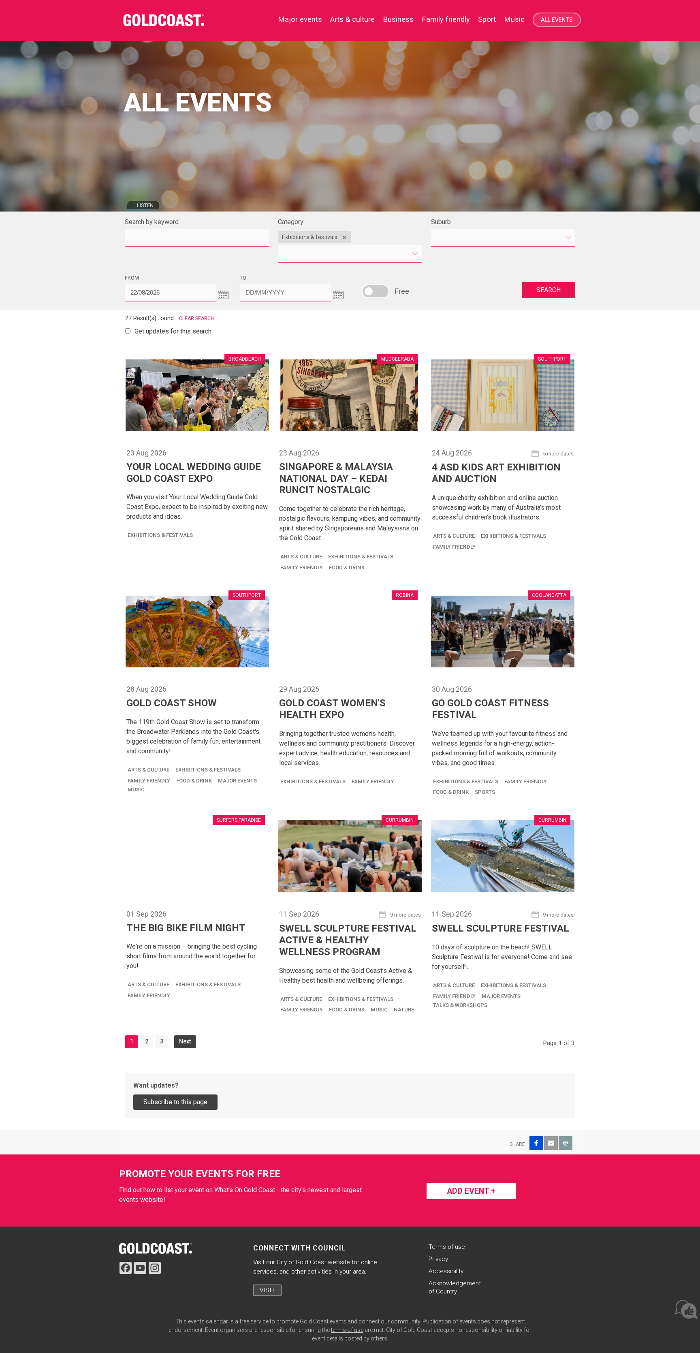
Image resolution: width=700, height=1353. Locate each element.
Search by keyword (152, 222)
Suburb (441, 222)
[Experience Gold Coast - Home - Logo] (167, 20)
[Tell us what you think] (685, 1309)
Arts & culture (352, 19)
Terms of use (447, 1246)
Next (185, 1041)
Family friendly (446, 19)
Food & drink (347, 567)
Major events (237, 781)
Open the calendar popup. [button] (223, 294)
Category (290, 222)
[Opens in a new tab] (155, 1248)
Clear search (196, 318)
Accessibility (446, 1271)
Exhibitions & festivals (160, 535)
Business (398, 19)
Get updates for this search (172, 331)
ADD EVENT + (471, 1191)
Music (514, 19)
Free (375, 291)
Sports (485, 792)
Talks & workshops (460, 1005)
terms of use (347, 1330)
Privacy (438, 1259)
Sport (487, 19)
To (258, 277)
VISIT (267, 1290)
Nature (404, 1010)
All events (557, 20)
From (147, 277)
